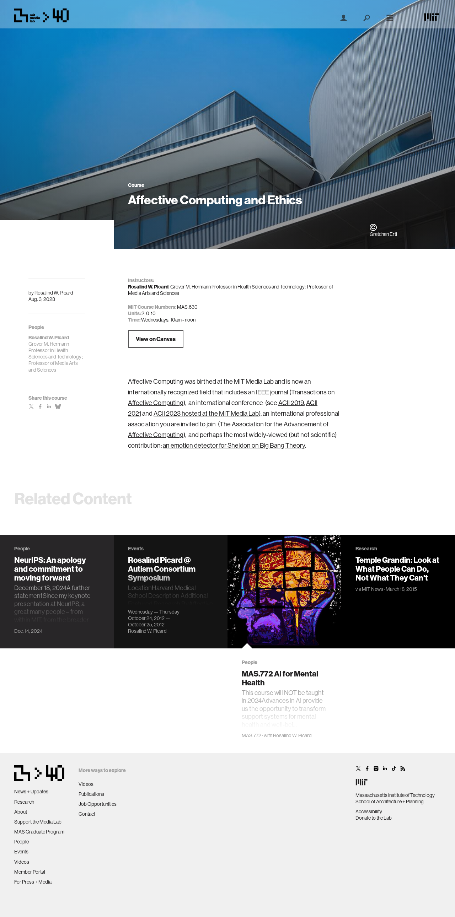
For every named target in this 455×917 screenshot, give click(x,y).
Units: (134, 313)
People (21, 841)
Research (24, 802)
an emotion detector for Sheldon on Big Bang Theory (234, 445)
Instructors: (141, 280)
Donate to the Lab (373, 818)
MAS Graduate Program (39, 832)
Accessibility (368, 811)
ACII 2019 (291, 403)
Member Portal (29, 872)
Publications (91, 794)
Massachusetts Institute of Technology (395, 795)
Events (21, 851)
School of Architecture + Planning (389, 801)
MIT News (372, 589)
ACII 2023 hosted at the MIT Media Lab (206, 413)
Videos (21, 862)
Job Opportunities (98, 804)
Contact (87, 814)
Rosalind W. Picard (53, 293)
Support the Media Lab (37, 822)
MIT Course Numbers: (152, 307)
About (20, 812)
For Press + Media (33, 882)
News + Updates (31, 791)
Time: (134, 320)
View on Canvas (156, 338)
